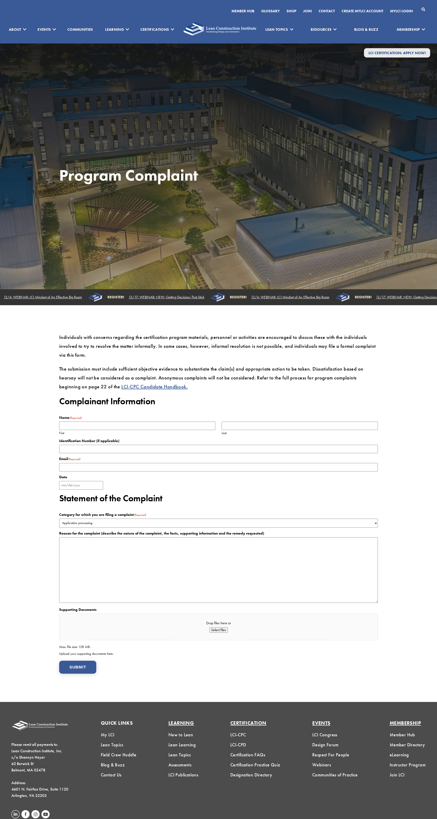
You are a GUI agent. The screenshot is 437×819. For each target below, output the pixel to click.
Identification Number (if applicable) (89, 441)
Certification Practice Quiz (255, 765)
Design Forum (325, 745)
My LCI (107, 735)
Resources (321, 29)
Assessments (179, 765)
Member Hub (242, 11)
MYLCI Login (401, 11)
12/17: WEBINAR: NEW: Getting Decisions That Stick (155, 297)
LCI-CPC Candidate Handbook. (154, 386)
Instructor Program (408, 765)
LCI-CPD (238, 745)
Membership (408, 29)
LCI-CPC (238, 735)
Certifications (154, 29)
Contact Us (111, 775)
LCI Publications (183, 775)
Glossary (270, 11)
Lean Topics (276, 29)
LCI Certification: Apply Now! (397, 52)
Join (307, 11)
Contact (327, 11)
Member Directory (407, 745)
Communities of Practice (335, 775)
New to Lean (180, 735)
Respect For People (330, 755)
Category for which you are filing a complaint (102, 515)
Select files (218, 629)
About (15, 29)
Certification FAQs (247, 755)
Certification (248, 723)
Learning (114, 29)
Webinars (321, 765)
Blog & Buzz (366, 29)
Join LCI (397, 775)
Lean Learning (182, 745)
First (61, 433)
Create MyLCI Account (362, 11)
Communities (80, 29)
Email (69, 459)
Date (63, 477)
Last (224, 433)
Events (44, 29)
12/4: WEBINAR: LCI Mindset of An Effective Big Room (278, 297)
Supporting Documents (78, 610)
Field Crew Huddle (119, 755)
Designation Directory (251, 775)
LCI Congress (324, 735)
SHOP (291, 11)
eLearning (399, 755)
